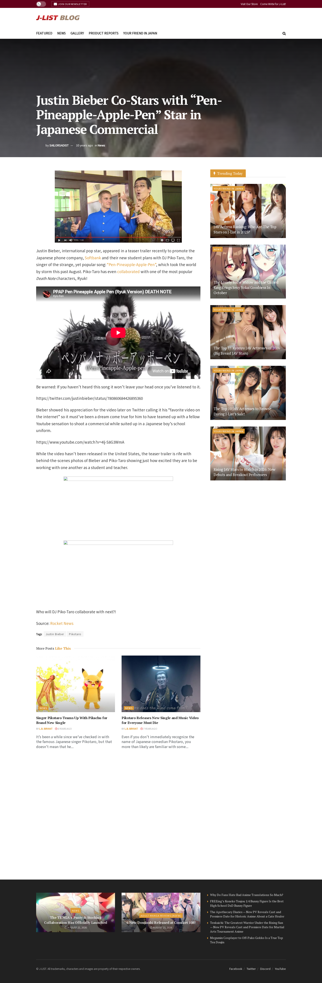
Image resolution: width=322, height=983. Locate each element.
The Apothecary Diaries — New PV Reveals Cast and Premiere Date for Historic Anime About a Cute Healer (247, 914)
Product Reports (104, 33)
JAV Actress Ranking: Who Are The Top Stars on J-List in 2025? (245, 229)
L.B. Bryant (46, 728)
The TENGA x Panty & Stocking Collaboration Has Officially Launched (75, 920)
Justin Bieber (55, 634)
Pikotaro (75, 634)
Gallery (77, 33)
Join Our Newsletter (72, 4)
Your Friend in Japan (140, 33)
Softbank (93, 257)
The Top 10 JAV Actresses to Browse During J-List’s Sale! (242, 411)
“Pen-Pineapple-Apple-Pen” (131, 264)
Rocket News (61, 623)
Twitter (251, 969)
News (61, 33)
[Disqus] (118, 814)
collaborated (128, 271)
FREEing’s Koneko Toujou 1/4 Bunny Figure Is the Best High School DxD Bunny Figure (247, 903)
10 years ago (84, 145)
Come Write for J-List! (273, 4)
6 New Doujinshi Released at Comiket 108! (160, 922)
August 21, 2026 (162, 927)
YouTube (280, 969)
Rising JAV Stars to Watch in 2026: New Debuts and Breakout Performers (244, 472)
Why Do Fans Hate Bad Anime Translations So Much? (246, 895)
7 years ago (150, 728)
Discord (265, 969)
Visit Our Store (249, 4)
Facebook (235, 969)
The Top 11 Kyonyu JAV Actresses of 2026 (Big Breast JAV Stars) (247, 350)
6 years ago (64, 728)
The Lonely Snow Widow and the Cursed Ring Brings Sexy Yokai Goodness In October (246, 287)
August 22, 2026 (77, 927)
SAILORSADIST (59, 145)
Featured (44, 33)
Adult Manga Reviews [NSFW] (161, 915)
